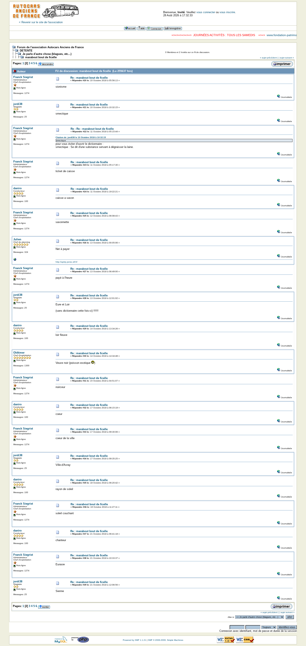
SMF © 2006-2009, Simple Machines (165, 640)
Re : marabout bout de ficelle (89, 77)
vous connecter (206, 12)
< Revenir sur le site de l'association (41, 22)
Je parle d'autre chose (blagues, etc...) (46, 53)
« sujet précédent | (269, 58)
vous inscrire (227, 12)
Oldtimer (19, 352)
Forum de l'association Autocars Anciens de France (50, 47)
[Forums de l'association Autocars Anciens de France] (45, 19)
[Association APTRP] (15, 260)
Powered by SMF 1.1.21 (134, 640)
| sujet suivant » (286, 58)
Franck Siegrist (23, 77)
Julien (17, 239)
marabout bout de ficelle (41, 57)
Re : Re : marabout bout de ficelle (92, 128)
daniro (17, 188)
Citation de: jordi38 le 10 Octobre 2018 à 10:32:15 (81, 137)
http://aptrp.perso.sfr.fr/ (66, 262)
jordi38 (17, 104)
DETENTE (26, 50)
